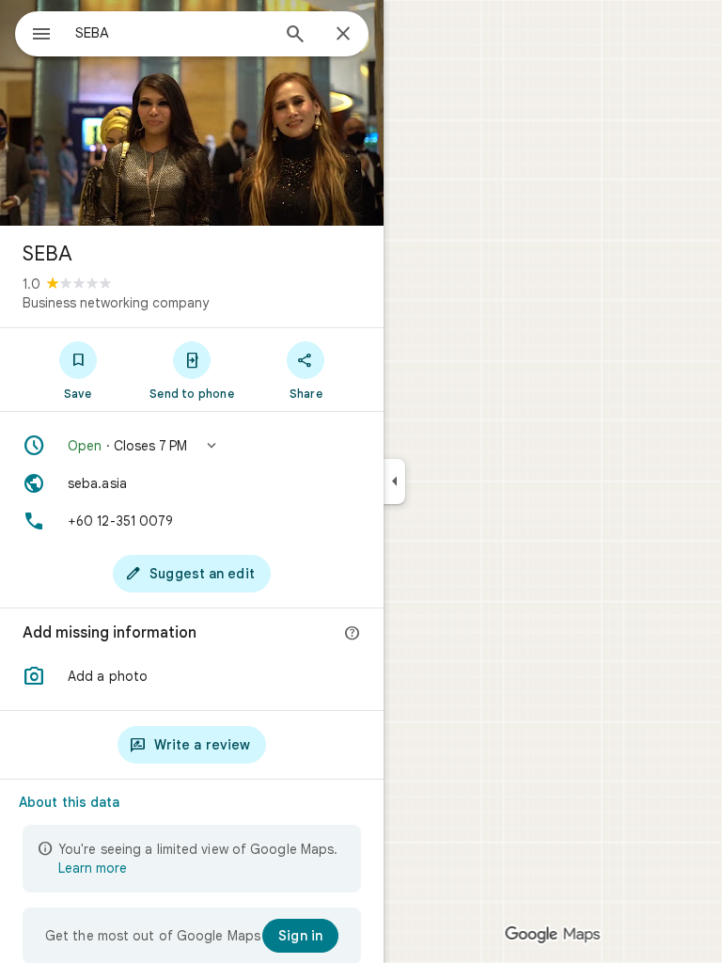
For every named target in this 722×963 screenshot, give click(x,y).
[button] (192, 446)
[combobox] (172, 33)
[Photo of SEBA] (192, 113)
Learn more (92, 868)
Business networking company (116, 302)
